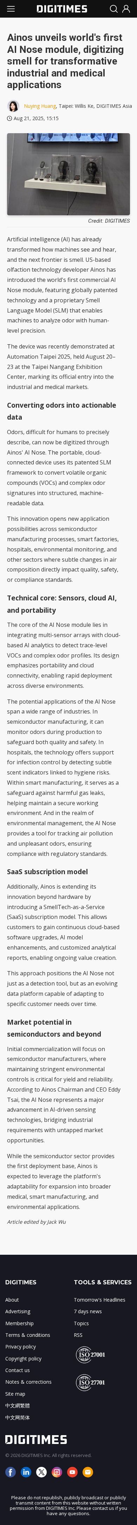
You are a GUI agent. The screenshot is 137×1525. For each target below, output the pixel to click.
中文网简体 (17, 1417)
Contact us (17, 1370)
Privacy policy (20, 1346)
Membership (19, 1323)
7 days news (88, 1311)
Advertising (17, 1311)
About (12, 1299)
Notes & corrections (28, 1381)
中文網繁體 (17, 1405)
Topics (81, 1323)
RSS (78, 1335)
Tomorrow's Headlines (99, 1299)
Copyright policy (23, 1358)
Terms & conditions (27, 1335)
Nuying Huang (40, 106)
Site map (15, 1393)
